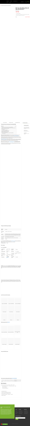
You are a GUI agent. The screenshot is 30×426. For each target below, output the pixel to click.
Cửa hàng (1, 5)
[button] (15, 126)
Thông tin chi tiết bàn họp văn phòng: (5, 128)
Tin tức (7, 2)
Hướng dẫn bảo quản (17, 122)
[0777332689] (1, 424)
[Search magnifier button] (26, 1)
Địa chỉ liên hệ (4, 133)
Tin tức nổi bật (16, 412)
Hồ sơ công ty (3, 129)
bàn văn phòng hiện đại (16, 135)
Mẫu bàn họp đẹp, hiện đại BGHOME (5, 131)
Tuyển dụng (16, 413)
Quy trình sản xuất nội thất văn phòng (5, 130)
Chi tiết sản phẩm (5, 122)
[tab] (5, 122)
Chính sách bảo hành (20, 413)
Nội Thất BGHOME (14, 378)
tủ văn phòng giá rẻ (11, 141)
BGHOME (8, 322)
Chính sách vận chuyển (20, 412)
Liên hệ (10, 2)
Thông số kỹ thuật (11, 122)
